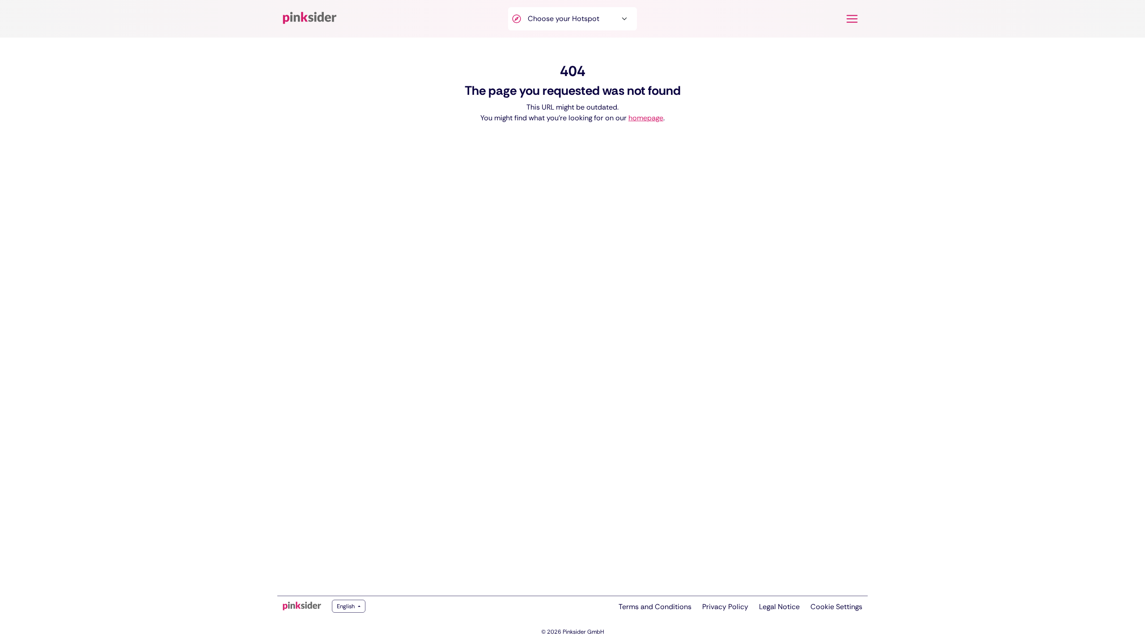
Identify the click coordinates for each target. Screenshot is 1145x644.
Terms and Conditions (655, 606)
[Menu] (852, 18)
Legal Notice (779, 606)
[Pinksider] (302, 606)
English (346, 606)
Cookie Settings (836, 606)
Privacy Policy (725, 606)
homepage (645, 118)
